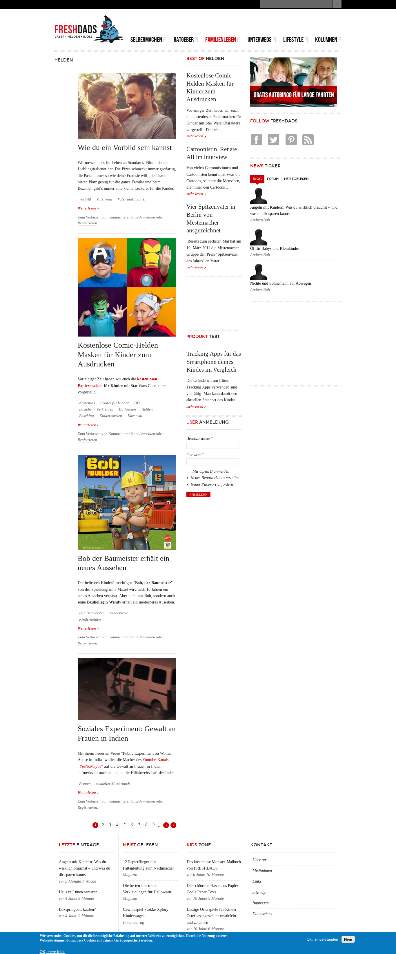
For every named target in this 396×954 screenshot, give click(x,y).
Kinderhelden (90, 619)
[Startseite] (89, 29)
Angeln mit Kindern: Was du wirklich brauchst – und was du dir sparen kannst (84, 868)
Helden (147, 409)
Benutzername (199, 438)
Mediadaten (262, 870)
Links (257, 881)
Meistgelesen (296, 179)
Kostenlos (87, 403)
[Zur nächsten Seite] (166, 825)
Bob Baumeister (91, 613)
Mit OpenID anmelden (210, 471)
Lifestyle (293, 39)
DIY (137, 403)
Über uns (260, 860)
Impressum (261, 903)
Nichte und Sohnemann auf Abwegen (280, 283)
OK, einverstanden (322, 939)
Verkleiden (105, 409)
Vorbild (85, 199)
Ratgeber (184, 39)
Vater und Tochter (132, 199)
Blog (258, 179)
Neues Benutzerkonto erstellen (215, 478)
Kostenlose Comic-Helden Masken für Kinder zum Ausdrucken (118, 354)
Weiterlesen (88, 208)
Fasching (86, 416)
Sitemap (259, 892)
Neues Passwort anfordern (212, 484)
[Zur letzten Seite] (173, 825)
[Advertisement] (273, 23)
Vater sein (104, 199)
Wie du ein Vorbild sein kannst (125, 147)
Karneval (135, 416)
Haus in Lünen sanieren (78, 892)
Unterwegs (260, 39)
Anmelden (147, 217)
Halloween (127, 409)
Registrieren (87, 223)
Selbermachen (146, 39)
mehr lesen (194, 136)
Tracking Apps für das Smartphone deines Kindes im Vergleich (213, 361)
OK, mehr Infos (53, 952)
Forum (273, 179)
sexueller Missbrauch (113, 784)
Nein (348, 939)
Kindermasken (110, 416)
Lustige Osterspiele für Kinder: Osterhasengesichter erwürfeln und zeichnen (212, 916)
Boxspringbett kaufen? (77, 909)
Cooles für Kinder (114, 403)
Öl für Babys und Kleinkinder (274, 248)
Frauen (85, 784)
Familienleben (220, 39)
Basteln (85, 409)
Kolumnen (326, 39)
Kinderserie (119, 613)
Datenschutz (262, 914)
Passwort (195, 455)
